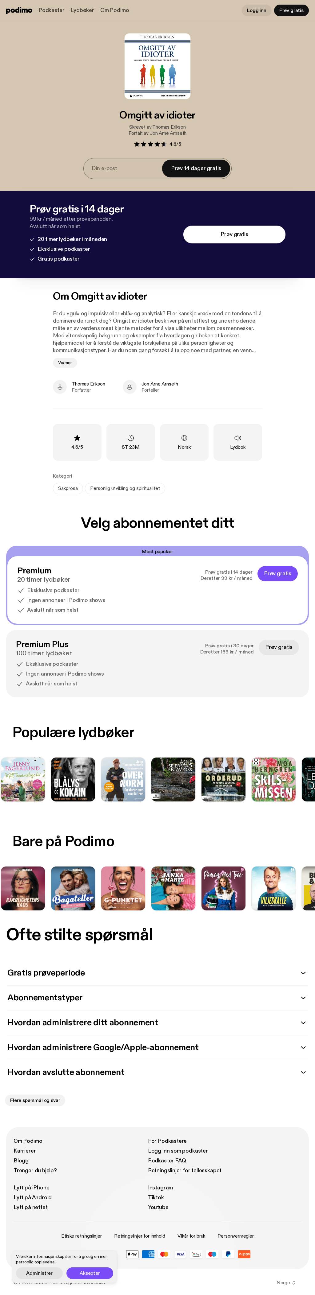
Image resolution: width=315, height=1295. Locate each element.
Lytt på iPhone (31, 1187)
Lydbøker (82, 10)
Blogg (21, 1160)
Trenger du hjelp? (35, 1170)
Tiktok (156, 1197)
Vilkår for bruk (191, 1236)
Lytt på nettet (30, 1207)
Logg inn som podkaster (178, 1150)
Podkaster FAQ (167, 1160)
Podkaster (51, 10)
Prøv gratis (291, 10)
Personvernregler (235, 1236)
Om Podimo (114, 10)
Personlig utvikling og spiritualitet (125, 488)
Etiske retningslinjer (81, 1236)
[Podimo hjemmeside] (19, 10)
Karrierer (25, 1150)
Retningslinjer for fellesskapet (184, 1170)
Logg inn (256, 10)
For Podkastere (167, 1141)
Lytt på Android (33, 1197)
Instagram (160, 1187)
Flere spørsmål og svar (35, 1100)
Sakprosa (68, 488)
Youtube (158, 1207)
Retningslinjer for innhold (139, 1236)
